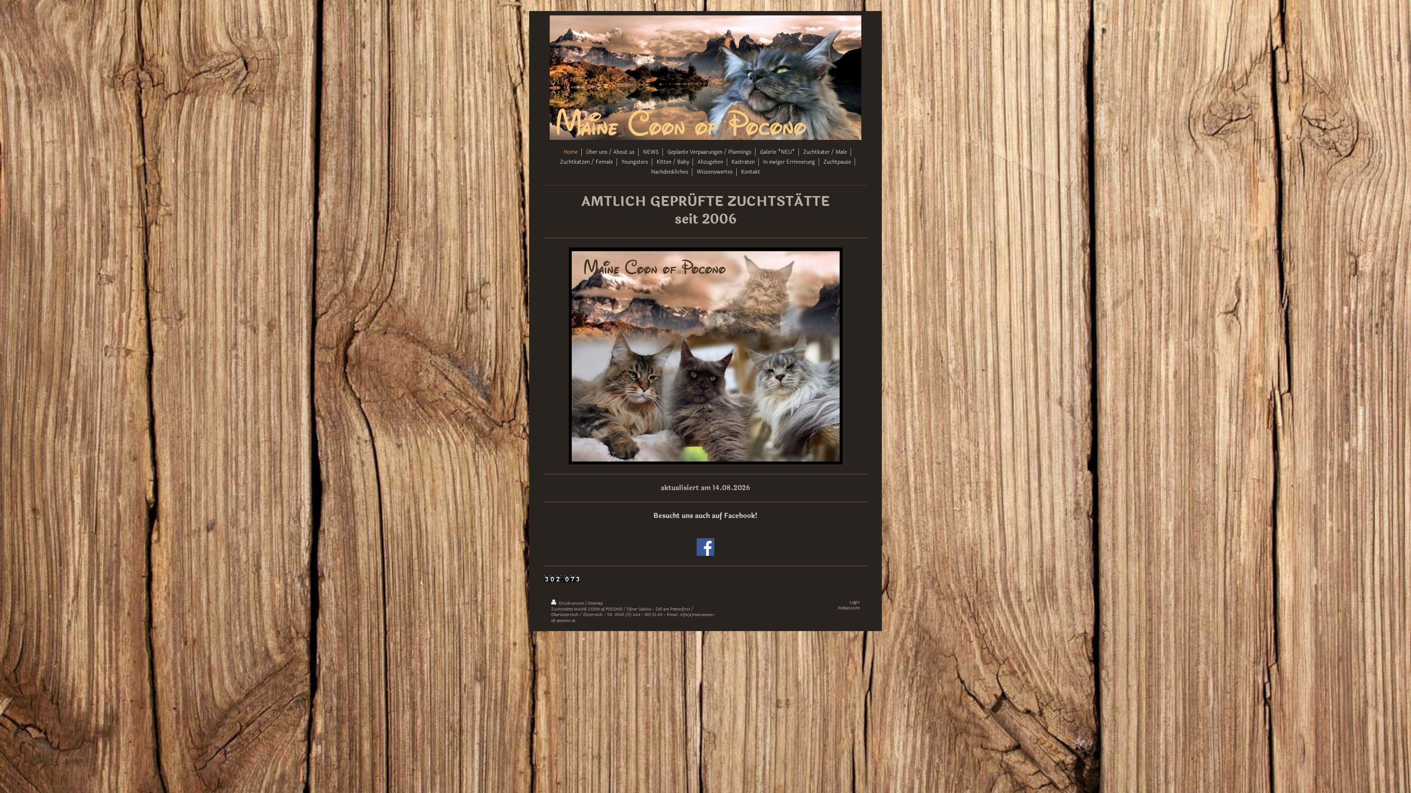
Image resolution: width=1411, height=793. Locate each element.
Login (855, 602)
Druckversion (571, 603)
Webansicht (849, 608)
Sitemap (595, 603)
